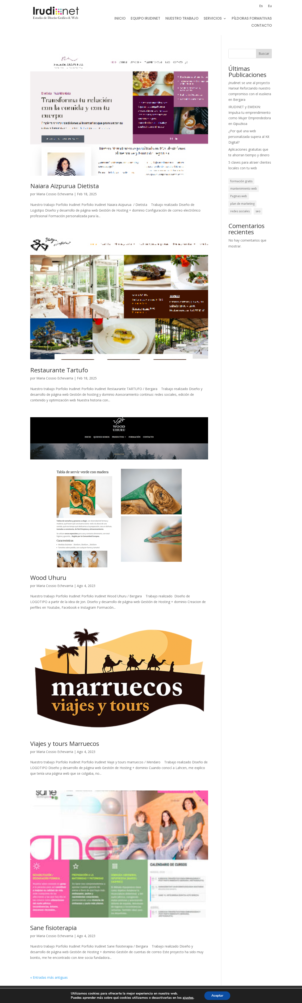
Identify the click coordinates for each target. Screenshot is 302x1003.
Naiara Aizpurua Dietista (64, 186)
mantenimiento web (243, 189)
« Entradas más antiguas (49, 977)
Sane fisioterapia (53, 927)
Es (261, 6)
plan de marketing (242, 204)
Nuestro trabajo (181, 19)
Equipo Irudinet (145, 19)
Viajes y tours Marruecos (64, 743)
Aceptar (217, 995)
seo (258, 211)
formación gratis (241, 181)
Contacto (261, 26)
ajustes (188, 998)
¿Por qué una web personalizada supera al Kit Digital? (248, 136)
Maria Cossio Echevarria (54, 194)
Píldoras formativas (252, 19)
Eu (270, 6)
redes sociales (240, 211)
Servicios (213, 19)
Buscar (264, 53)
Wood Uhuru (48, 577)
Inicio (120, 19)
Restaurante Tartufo (59, 370)
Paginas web (238, 196)
